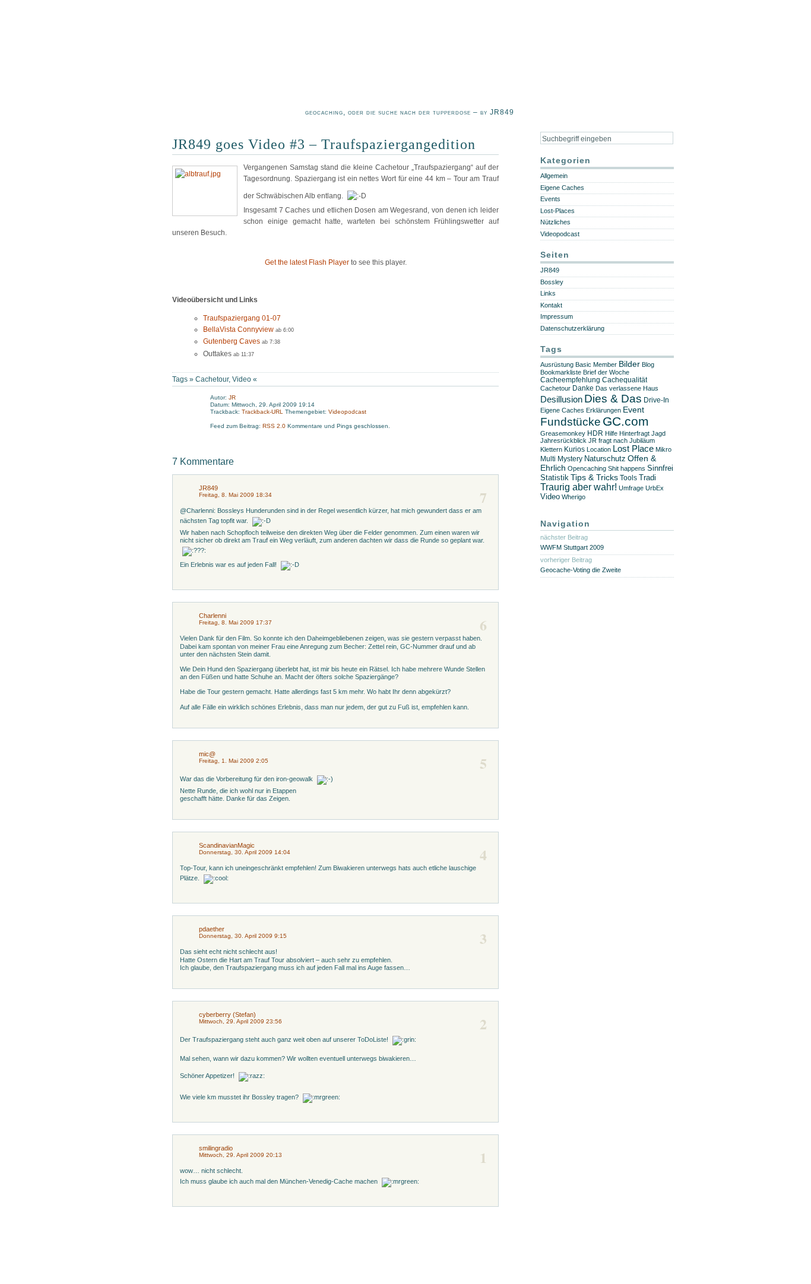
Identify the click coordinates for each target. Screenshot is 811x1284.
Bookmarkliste (560, 372)
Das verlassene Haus (626, 388)
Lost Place (633, 449)
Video (241, 379)
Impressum (556, 316)
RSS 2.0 (274, 426)
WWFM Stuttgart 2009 (572, 547)
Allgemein (554, 175)
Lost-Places (557, 210)
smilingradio (216, 1148)
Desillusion (561, 399)
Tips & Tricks (594, 477)
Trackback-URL (262, 411)
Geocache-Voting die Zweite (580, 569)
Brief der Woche (606, 372)
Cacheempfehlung (570, 379)
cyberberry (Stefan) (227, 1014)
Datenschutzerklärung (572, 328)
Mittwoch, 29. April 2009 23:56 (240, 1021)
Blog (648, 364)
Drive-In (656, 400)
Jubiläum (642, 440)
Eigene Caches (562, 187)
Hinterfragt (634, 433)
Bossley (551, 282)
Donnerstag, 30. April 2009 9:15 (243, 936)
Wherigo (573, 496)
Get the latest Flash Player (307, 262)
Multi (548, 459)
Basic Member (596, 364)
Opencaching (587, 468)
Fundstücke (570, 422)
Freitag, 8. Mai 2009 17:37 (235, 622)
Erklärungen (603, 410)
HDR (595, 433)
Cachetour (212, 379)
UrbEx (654, 488)
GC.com (626, 421)
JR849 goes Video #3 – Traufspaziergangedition (324, 144)
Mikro (663, 449)
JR (232, 397)
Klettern (551, 449)
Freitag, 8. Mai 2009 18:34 (235, 495)
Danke (583, 388)
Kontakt (551, 305)
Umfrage (631, 488)
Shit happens (626, 468)
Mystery (569, 458)
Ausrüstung (557, 364)
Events (550, 198)
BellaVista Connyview (238, 329)
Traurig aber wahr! (578, 487)
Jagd (658, 433)
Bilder (629, 364)
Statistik (554, 477)
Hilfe (611, 433)
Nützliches (555, 222)
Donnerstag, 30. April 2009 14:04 (244, 852)
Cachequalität (624, 380)
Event (633, 409)
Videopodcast (347, 411)
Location (599, 449)
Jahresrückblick (563, 440)
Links (548, 293)
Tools (628, 478)
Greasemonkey (562, 433)
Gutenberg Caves (231, 341)
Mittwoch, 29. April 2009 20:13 (240, 1155)
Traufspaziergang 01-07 (242, 318)
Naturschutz (605, 458)
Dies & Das (613, 398)
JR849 (208, 488)
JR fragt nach (608, 440)
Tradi (647, 477)
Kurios (574, 449)
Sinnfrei (660, 468)
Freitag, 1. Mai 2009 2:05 (233, 760)
